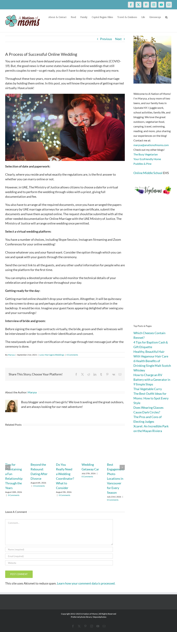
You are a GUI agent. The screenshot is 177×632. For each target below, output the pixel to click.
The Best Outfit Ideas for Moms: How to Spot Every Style (151, 398)
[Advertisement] (152, 265)
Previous (106, 39)
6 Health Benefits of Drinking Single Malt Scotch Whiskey (152, 365)
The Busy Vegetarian (145, 154)
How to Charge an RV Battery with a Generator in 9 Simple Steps (151, 379)
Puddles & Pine (142, 163)
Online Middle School (147, 173)
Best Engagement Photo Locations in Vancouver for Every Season (115, 478)
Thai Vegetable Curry (147, 389)
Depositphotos (99, 617)
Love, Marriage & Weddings (51, 354)
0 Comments (72, 354)
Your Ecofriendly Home (147, 159)
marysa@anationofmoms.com (151, 145)
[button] (166, 16)
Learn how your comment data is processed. (86, 583)
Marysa (11, 354)
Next (118, 39)
